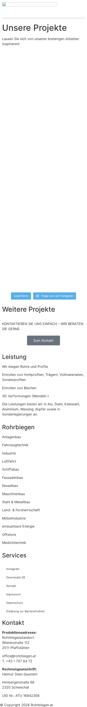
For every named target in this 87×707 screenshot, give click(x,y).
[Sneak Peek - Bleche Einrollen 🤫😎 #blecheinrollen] (43, 281)
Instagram (12, 569)
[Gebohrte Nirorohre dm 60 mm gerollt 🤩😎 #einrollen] (43, 96)
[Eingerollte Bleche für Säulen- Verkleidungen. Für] (43, 119)
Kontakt (11, 586)
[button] (43, 18)
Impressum (13, 594)
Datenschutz (14, 602)
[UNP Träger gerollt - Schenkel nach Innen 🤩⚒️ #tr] (43, 224)
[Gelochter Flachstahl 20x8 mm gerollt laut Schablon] (43, 71)
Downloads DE (15, 577)
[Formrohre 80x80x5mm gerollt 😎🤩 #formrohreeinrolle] (43, 263)
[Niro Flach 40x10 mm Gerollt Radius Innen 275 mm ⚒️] (43, 144)
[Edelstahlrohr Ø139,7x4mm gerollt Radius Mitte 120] (43, 244)
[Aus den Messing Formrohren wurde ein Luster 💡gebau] (43, 174)
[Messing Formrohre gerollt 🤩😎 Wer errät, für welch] (43, 204)
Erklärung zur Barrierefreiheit (25, 611)
